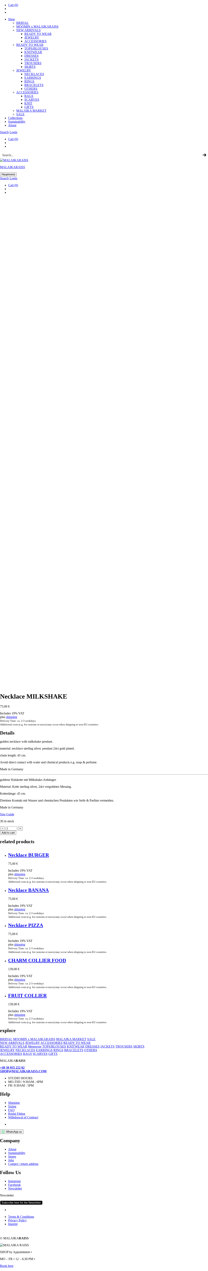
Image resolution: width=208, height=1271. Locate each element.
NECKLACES (25, 1050)
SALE (20, 114)
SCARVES (31, 99)
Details (7, 733)
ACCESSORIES (51, 1043)
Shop (11, 19)
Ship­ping (14, 1102)
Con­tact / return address (23, 1164)
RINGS (29, 81)
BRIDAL (22, 23)
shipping (11, 717)
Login (13, 132)
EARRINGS (44, 1050)
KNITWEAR (75, 1046)
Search (4, 132)
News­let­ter (15, 1188)
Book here (6, 1266)
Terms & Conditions (21, 1216)
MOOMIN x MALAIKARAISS (34, 1039)
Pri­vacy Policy (17, 1220)
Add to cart (8, 832)
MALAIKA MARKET (71, 1039)
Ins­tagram (14, 1181)
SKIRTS (30, 66)
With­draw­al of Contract (23, 1117)
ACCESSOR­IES (35, 41)
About (12, 125)
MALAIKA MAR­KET (31, 110)
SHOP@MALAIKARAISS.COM (23, 1071)
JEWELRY (32, 1043)
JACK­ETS (31, 59)
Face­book (14, 1184)
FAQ (11, 1110)
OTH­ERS (30, 88)
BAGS (28, 96)
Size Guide (7, 814)
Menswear (34, 1046)
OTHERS (90, 1050)
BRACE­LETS (33, 85)
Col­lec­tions (15, 118)
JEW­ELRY (31, 37)
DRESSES (31, 55)
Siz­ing (12, 1106)
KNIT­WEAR (33, 52)
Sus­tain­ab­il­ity (16, 121)
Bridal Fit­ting (16, 1113)
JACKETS (107, 1046)
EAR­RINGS (32, 77)
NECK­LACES (34, 74)
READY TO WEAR (38, 34)
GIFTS (29, 107)
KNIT (28, 103)
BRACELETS (73, 1050)
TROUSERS (32, 63)
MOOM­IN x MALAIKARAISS (37, 26)
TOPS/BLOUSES (36, 48)
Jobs (11, 1160)
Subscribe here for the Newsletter (21, 1202)
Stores (12, 1156)
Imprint (12, 1224)
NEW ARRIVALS (28, 30)
